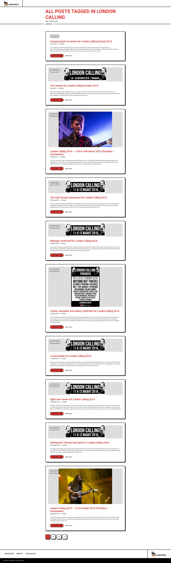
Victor (62, 44)
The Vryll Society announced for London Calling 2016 (78, 197)
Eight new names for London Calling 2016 (72, 399)
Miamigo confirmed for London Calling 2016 (73, 241)
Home (46, 21)
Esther (63, 157)
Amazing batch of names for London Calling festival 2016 (81, 41)
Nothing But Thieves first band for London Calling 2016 (79, 442)
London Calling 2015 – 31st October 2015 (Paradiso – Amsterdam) (79, 510)
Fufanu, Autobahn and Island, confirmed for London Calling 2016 (84, 311)
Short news (54, 183)
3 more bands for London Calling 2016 (70, 356)
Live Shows (54, 36)
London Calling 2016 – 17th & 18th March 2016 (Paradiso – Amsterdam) (82, 153)
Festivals (54, 115)
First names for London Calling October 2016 (74, 85)
